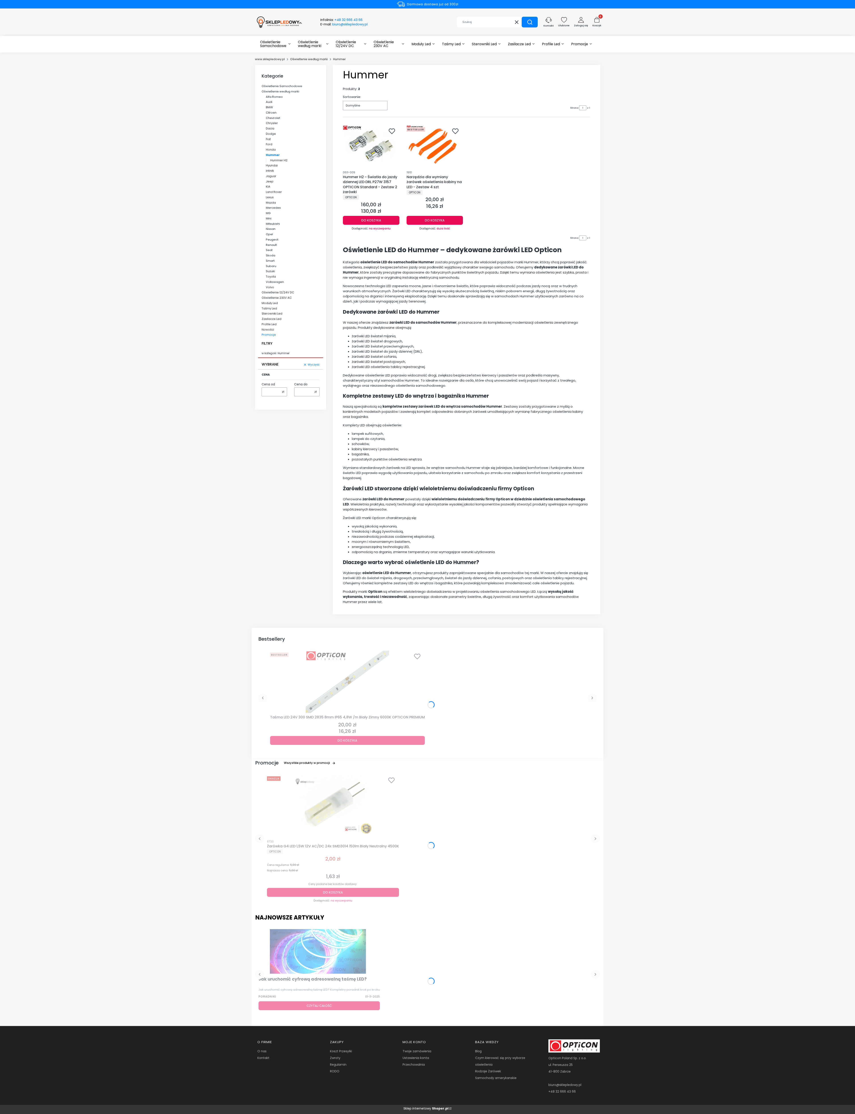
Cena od (268, 384)
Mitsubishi (273, 224)
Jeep (269, 181)
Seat (269, 250)
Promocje (269, 335)
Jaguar (271, 176)
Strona (574, 108)
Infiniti (270, 171)
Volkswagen (275, 282)
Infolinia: (341, 20)
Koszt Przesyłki (341, 1051)
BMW (269, 107)
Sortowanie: (352, 97)
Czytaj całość (319, 1006)
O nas (262, 1051)
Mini (268, 218)
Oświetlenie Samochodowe (282, 86)
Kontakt (263, 1058)
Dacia (270, 128)
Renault (271, 245)
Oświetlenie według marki (309, 59)
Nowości (268, 329)
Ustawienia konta (416, 1058)
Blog (478, 1051)
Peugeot (272, 239)
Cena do (300, 384)
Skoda (270, 255)
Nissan (270, 229)
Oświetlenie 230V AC (277, 298)
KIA (268, 186)
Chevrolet (273, 118)
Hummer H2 (278, 160)
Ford (269, 144)
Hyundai (272, 165)
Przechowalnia (414, 1064)
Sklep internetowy (425, 1108)
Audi (269, 102)
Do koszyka (371, 220)
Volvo (270, 287)
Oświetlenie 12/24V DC (278, 292)
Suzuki (270, 271)
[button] (530, 22)
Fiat (268, 139)
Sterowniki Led (272, 313)
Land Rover (274, 192)
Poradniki (267, 996)
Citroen (271, 112)
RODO (334, 1071)
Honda (271, 149)
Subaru (271, 266)
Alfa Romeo (274, 97)
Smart (270, 261)
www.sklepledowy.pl (270, 59)
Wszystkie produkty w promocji (307, 763)
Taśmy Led (269, 308)
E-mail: (344, 24)
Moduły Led (270, 303)
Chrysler (272, 123)
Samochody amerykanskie (496, 1078)
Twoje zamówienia (417, 1051)
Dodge (271, 134)
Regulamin (338, 1064)
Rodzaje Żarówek (488, 1071)
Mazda (271, 202)
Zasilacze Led (271, 319)
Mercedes (273, 208)
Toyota (271, 276)
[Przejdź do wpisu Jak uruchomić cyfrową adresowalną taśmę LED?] (319, 951)
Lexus (270, 197)
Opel (269, 234)
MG (268, 213)
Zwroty (335, 1058)
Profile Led (269, 324)
